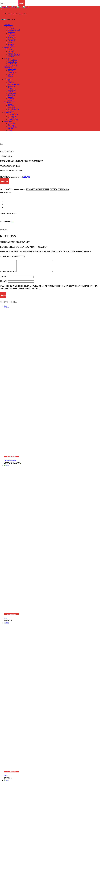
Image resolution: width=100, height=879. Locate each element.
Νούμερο (5, 177)
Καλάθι (3, 19)
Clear (26, 177)
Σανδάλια (63, 189)
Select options (11, 456)
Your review (8, 271)
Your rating (8, 256)
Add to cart (4, 181)
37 (12, 221)
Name (4, 276)
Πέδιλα (53, 189)
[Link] (14, 7)
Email (4, 281)
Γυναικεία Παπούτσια (37, 189)
